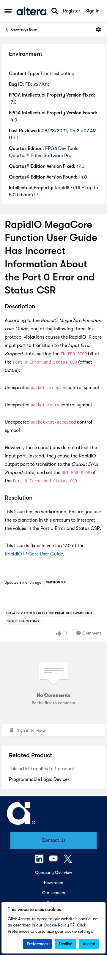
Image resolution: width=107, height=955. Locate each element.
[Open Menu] (98, 29)
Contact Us (53, 840)
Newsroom (53, 882)
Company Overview (53, 872)
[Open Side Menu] (8, 11)
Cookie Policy (56, 925)
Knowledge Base (24, 29)
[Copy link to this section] (39, 306)
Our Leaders (53, 892)
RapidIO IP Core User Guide (34, 554)
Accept (89, 943)
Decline (65, 943)
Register (71, 11)
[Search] (54, 11)
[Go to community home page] (32, 11)
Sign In (92, 11)
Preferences (37, 943)
